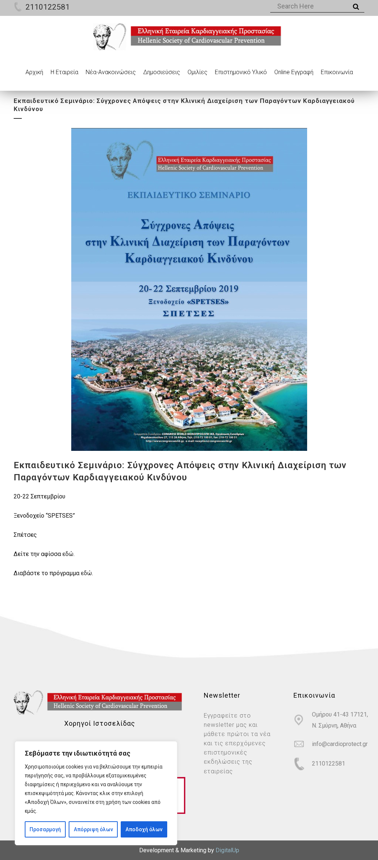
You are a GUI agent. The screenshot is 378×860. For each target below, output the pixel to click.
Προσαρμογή (45, 829)
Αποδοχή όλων (144, 829)
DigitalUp (227, 850)
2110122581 (47, 7)
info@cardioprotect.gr (340, 743)
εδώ (67, 553)
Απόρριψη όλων (93, 829)
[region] (96, 793)
